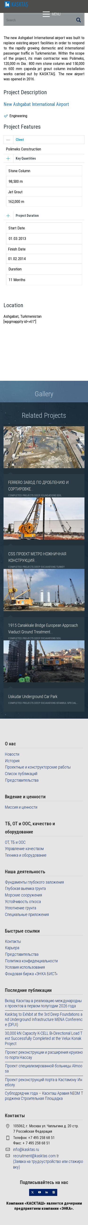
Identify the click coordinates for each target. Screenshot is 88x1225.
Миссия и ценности (21, 807)
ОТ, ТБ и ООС (15, 842)
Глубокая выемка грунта (25, 888)
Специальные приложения (27, 914)
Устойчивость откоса (23, 901)
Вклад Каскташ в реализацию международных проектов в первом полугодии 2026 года (43, 1003)
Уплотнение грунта (20, 907)
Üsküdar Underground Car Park (32, 696)
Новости (12, 754)
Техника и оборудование (25, 855)
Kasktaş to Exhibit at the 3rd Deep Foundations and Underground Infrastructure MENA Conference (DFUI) (44, 1019)
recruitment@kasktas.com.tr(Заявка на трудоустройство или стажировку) (48, 1161)
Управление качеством (24, 848)
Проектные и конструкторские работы (38, 767)
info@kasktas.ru (26, 1149)
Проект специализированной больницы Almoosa (43, 1068)
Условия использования (25, 967)
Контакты (13, 941)
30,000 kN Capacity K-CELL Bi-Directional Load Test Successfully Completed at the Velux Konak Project (43, 1038)
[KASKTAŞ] (16, 4)
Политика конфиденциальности (31, 960)
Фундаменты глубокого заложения (34, 882)
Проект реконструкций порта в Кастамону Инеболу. (43, 1082)
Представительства (21, 780)
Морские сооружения (23, 895)
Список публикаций (21, 773)
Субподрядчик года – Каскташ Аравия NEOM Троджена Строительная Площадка (44, 1096)
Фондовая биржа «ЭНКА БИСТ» (31, 973)
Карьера (12, 947)
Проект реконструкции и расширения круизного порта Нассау (44, 1055)
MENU (56, 14)
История (12, 760)
